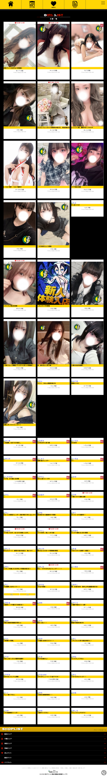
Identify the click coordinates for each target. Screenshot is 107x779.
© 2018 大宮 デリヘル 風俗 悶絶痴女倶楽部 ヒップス (53, 774)
